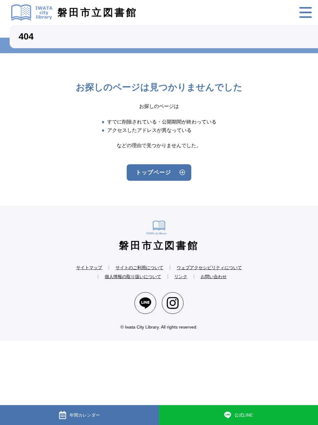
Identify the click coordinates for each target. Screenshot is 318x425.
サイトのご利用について (139, 267)
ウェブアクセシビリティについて (209, 267)
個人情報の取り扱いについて (133, 276)
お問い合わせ (214, 276)
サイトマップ (89, 267)
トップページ (153, 172)
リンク (180, 276)
